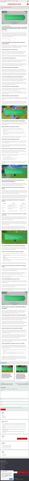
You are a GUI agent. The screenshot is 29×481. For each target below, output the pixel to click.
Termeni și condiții (3, 464)
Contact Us (5, 0)
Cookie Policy (9, 0)
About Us (2, 0)
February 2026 (4, 455)
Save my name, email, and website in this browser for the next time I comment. (11, 407)
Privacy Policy (13, 0)
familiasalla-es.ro (14, 4)
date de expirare (17, 97)
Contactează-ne (4, 416)
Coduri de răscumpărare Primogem (6, 373)
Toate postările (4, 417)
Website (2, 404)
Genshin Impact (14, 45)
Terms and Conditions (3, 1)
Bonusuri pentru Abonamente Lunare (7, 445)
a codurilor (13, 183)
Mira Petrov (7, 378)
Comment (2, 390)
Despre (1, 465)
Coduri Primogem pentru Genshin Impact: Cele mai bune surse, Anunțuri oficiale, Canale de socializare (7, 376)
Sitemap (17, 0)
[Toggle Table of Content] (9, 40)
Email (1, 401)
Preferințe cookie (3, 466)
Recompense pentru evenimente (6, 447)
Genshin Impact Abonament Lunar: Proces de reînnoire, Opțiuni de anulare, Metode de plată (13, 423)
